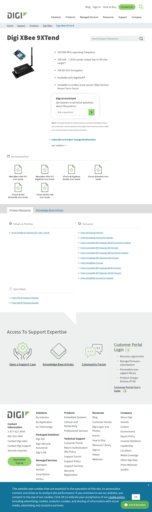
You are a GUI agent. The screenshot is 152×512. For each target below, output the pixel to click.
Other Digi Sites (129, 460)
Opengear (41, 465)
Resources (108, 17)
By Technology (44, 427)
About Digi (126, 417)
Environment (128, 431)
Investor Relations (131, 441)
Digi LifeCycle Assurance (43, 446)
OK (136, 497)
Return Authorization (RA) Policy (76, 450)
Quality (125, 469)
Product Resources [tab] (20, 210)
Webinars (97, 459)
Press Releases (129, 465)
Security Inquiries (17, 450)
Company (136, 17)
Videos (96, 454)
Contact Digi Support (19, 446)
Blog (88, 7)
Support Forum (72, 456)
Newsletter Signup (19, 461)
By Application (44, 422)
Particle (40, 469)
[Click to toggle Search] (141, 7)
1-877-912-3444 (16, 431)
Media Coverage (129, 455)
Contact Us (127, 7)
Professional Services (76, 431)
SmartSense (43, 474)
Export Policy (128, 436)
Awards (125, 422)
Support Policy (72, 461)
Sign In (97, 7)
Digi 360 (40, 439)
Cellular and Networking (71, 424)
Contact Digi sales (17, 441)
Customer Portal (73, 443)
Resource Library (101, 445)
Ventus (40, 479)
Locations (126, 450)
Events (96, 435)
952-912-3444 (15, 436)
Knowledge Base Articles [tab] (49, 210)
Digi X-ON (41, 452)
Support (122, 17)
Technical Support (74, 438)
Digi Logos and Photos (100, 429)
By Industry (42, 417)
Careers (125, 427)
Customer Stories (102, 422)
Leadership (127, 446)
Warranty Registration (71, 473)
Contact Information (15, 425)
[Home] (25, 15)
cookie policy (116, 497)
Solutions (56, 17)
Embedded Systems (75, 417)
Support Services (73, 466)
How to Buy (109, 7)
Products (70, 17)
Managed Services (89, 17)
